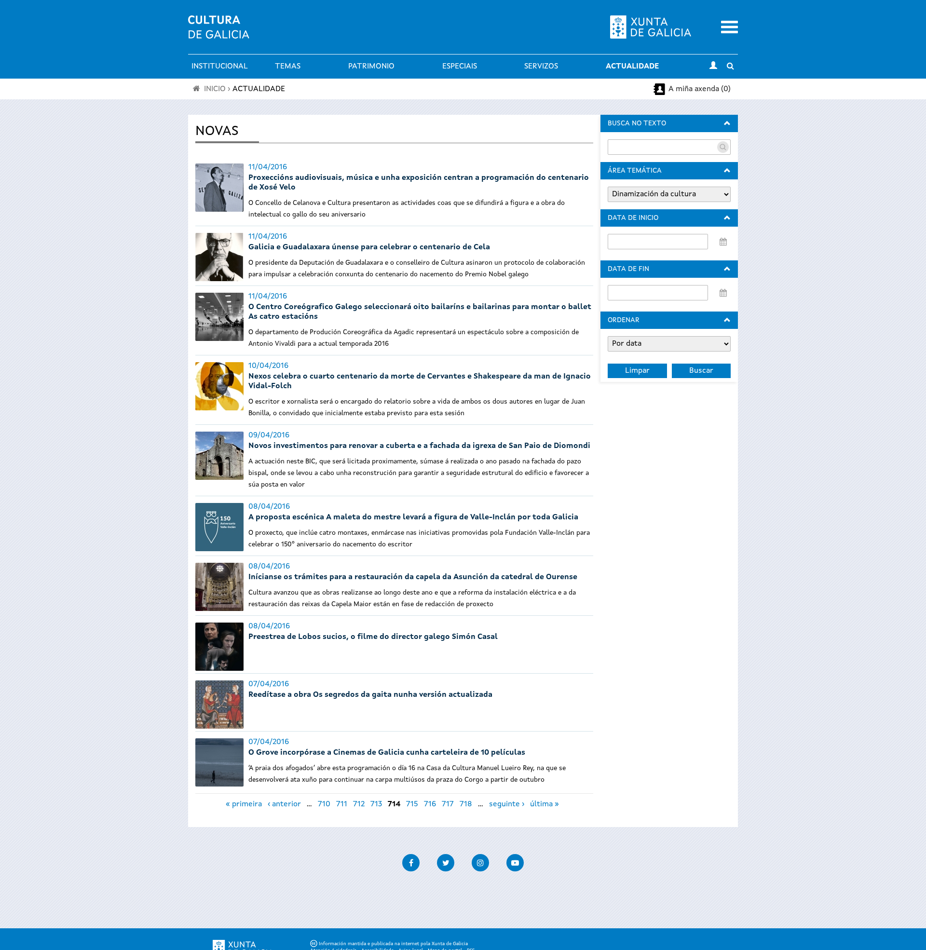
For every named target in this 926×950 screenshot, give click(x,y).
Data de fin (628, 269)
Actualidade (632, 66)
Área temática (635, 170)
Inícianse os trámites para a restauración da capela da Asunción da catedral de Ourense (412, 577)
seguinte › (506, 804)
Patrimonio (371, 66)
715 (412, 804)
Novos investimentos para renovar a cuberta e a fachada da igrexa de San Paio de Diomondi (419, 446)
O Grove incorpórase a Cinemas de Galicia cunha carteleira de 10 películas (386, 753)
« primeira (244, 804)
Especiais (459, 66)
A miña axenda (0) (699, 89)
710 (324, 804)
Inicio (215, 89)
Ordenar (624, 320)
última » (544, 804)
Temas (287, 66)
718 (466, 804)
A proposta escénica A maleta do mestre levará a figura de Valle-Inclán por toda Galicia (413, 517)
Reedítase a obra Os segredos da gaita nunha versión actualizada (370, 695)
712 (359, 804)
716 (430, 804)
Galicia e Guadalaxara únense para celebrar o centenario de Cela (369, 247)
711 (341, 804)
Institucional (219, 66)
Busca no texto (637, 123)
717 (448, 804)
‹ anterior (284, 804)
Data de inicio (633, 218)
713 (376, 804)
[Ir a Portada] (218, 33)
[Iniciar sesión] (713, 66)
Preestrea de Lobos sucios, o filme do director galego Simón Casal (373, 637)
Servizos (541, 66)
